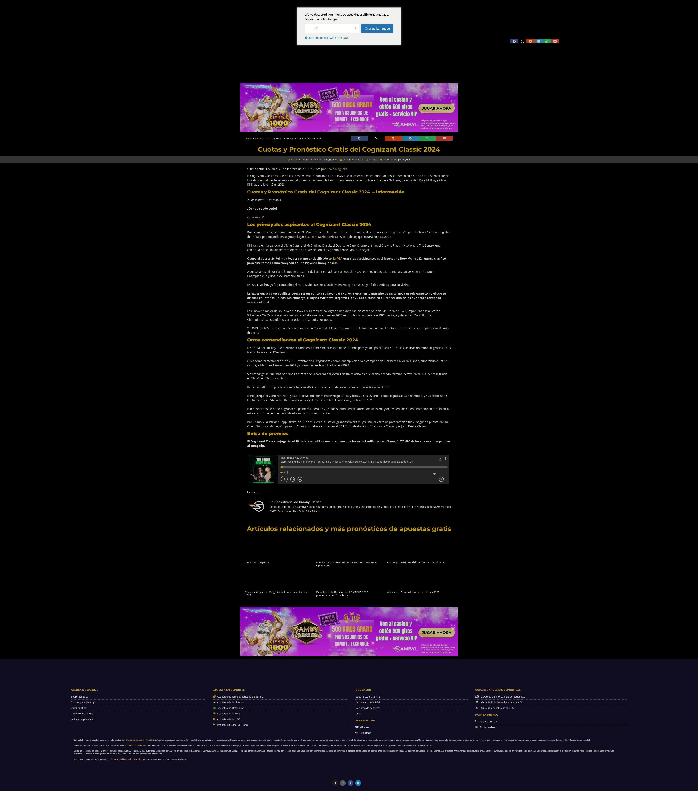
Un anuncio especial (257, 562)
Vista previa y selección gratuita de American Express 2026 (276, 593)
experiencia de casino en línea (137, 740)
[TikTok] (343, 783)
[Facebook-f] (350, 783)
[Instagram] (335, 783)
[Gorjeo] (358, 783)
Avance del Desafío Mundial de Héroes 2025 (413, 592)
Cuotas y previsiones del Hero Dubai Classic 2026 (416, 562)
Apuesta (259, 138)
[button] (514, 41)
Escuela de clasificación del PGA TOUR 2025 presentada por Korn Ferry (342, 593)
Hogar (248, 138)
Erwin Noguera (337, 169)
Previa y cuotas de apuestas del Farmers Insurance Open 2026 (346, 564)
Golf (408, 159)
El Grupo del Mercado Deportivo (126, 759)
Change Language (377, 28)
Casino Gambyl (134, 745)
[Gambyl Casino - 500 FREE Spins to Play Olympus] (349, 131)
